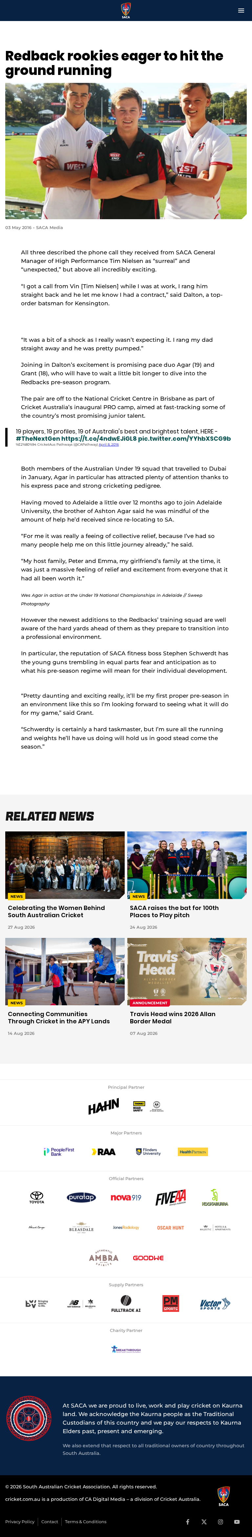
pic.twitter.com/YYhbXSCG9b (184, 438)
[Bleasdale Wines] (81, 1228)
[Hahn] (103, 1106)
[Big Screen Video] (36, 1303)
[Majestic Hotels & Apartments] (215, 1228)
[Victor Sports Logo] (215, 1303)
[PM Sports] (170, 1303)
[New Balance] (81, 1303)
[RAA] (103, 1152)
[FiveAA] (170, 1197)
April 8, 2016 (109, 444)
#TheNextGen (38, 438)
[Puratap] (81, 1197)
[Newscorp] (36, 1228)
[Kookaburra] (215, 1197)
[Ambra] (103, 1258)
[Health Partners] (193, 1152)
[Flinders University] (148, 1152)
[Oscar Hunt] (170, 1228)
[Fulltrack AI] (126, 1303)
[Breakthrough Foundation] (126, 1349)
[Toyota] (36, 1197)
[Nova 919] (126, 1197)
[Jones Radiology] (126, 1228)
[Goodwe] (148, 1258)
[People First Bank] (59, 1152)
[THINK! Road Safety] (148, 1106)
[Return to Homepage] (126, 10)
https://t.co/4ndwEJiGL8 (99, 438)
